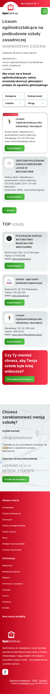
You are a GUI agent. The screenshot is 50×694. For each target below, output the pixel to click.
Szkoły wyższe (9, 531)
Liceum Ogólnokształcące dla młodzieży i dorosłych (29, 122)
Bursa (4, 537)
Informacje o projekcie (12, 583)
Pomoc (5, 595)
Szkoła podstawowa (11, 513)
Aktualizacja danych (11, 571)
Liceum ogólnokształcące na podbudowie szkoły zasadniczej (22, 64)
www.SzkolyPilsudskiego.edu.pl (27, 334)
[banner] (10, 8)
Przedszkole (8, 507)
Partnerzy (6, 602)
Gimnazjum (7, 519)
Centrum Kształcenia (11, 550)
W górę (10, 210)
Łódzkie (7, 69)
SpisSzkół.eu (8, 58)
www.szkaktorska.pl (21, 259)
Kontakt (5, 608)
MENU (44, 11)
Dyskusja (6, 590)
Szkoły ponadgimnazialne (13, 525)
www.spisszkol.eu (20, 295)
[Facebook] (5, 672)
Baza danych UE (28, 3)
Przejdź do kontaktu (14, 479)
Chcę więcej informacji (19, 379)
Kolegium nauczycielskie (13, 543)
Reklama (6, 577)
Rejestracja (7, 565)
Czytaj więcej (14, 148)
